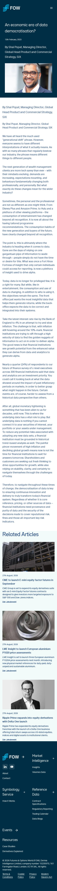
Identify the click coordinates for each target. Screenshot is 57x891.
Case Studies (8, 846)
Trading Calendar (40, 814)
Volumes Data (39, 772)
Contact (6, 778)
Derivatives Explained (12, 851)
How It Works (8, 801)
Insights (36, 767)
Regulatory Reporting (42, 809)
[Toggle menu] (51, 8)
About (5, 773)
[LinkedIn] (5, 766)
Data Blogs (37, 819)
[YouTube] (12, 766)
